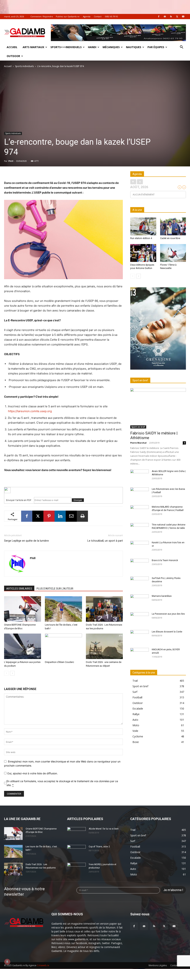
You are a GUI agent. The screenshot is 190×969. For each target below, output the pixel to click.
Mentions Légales (158, 965)
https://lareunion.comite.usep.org (30, 411)
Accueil (12, 47)
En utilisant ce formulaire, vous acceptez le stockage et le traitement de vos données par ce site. (62, 783)
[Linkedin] (60, 516)
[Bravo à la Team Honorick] (139, 565)
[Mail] (165, 16)
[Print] (82, 516)
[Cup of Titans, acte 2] (76, 851)
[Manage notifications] (7, 962)
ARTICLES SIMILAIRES (19, 588)
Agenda (86, 16)
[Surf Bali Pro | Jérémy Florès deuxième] (139, 583)
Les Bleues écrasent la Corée (167, 631)
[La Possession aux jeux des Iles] (139, 618)
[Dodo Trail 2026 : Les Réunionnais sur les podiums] (104, 609)
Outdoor (13, 56)
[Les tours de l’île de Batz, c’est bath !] (63, 609)
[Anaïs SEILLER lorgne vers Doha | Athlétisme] (139, 476)
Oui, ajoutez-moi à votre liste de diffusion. (32, 773)
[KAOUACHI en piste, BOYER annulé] (139, 654)
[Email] (71, 516)
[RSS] (171, 16)
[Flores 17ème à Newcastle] (173, 253)
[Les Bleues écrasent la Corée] (139, 636)
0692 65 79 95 (111, 16)
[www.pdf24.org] (63, 490)
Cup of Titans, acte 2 (99, 846)
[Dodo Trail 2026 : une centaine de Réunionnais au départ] (104, 646)
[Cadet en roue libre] (173, 226)
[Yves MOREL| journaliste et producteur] (76, 869)
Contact (97, 16)
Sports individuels (24, 66)
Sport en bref (138, 427)
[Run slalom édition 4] (143, 226)
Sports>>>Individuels (66, 47)
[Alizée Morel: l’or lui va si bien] (76, 833)
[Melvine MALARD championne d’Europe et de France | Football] (139, 511)
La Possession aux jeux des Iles (168, 614)
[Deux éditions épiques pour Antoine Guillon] (143, 253)
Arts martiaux (33, 47)
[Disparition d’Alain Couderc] (63, 646)
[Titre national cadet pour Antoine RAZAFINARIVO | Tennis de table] (139, 529)
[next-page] (12, 673)
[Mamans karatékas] (139, 600)
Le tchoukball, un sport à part (105, 540)
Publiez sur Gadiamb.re (67, 16)
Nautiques (133, 47)
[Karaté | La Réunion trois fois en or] (139, 547)
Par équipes (156, 47)
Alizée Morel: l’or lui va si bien (104, 828)
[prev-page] (6, 673)
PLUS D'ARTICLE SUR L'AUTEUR (55, 588)
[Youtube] (183, 16)
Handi (92, 47)
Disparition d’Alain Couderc (59, 662)
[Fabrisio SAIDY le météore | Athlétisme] (158, 408)
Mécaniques (111, 47)
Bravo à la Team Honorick (165, 560)
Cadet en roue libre (170, 238)
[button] (181, 47)
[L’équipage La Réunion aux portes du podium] (22, 646)
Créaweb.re (43, 965)
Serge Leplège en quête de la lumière (26, 540)
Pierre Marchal (138, 442)
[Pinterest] (49, 516)
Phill (10, 161)
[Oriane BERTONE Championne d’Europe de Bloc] (22, 609)
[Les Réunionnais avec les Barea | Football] (139, 493)
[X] (177, 16)
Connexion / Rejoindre (41, 16)
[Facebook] (158, 16)
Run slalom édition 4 (141, 238)
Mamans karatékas (162, 596)
